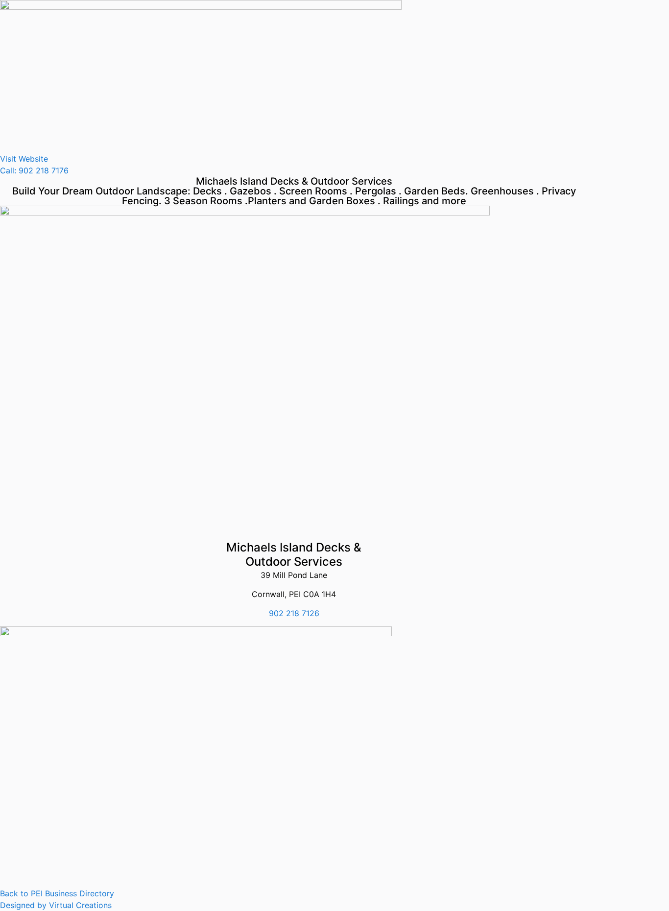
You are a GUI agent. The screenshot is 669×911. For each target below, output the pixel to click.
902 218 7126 (294, 613)
